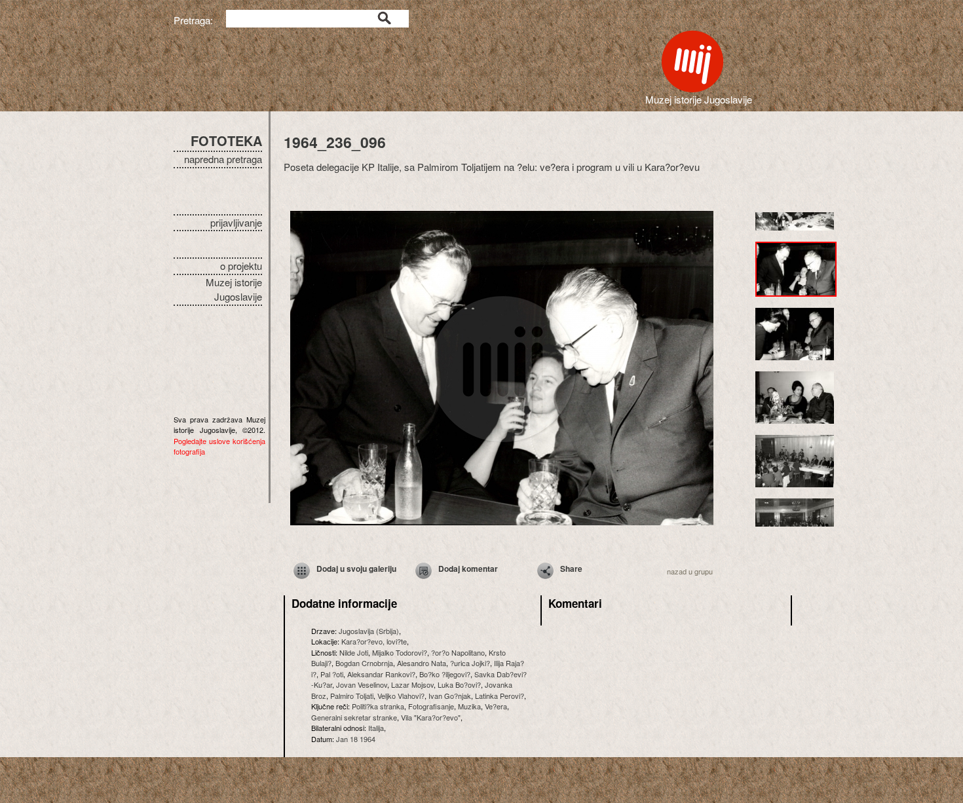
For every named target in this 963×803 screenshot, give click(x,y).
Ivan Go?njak (449, 695)
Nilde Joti (353, 652)
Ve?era (496, 706)
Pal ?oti (331, 674)
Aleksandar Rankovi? (381, 674)
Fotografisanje (431, 706)
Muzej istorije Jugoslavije (234, 289)
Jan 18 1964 (355, 739)
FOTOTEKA (226, 140)
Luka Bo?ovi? (459, 684)
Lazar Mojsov (412, 684)
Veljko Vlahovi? (401, 695)
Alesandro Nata (421, 663)
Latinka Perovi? (499, 695)
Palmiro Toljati (351, 695)
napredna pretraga (223, 159)
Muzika (469, 706)
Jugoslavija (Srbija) (369, 631)
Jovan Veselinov (361, 684)
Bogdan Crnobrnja (364, 663)
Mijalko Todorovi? (399, 652)
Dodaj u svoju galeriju (356, 568)
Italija (376, 727)
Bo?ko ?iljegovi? (444, 674)
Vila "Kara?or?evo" (431, 717)
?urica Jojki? (470, 663)
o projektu (241, 265)
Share (571, 568)
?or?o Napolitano (458, 652)
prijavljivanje (236, 222)
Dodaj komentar (468, 568)
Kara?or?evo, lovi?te (374, 641)
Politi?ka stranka (378, 706)
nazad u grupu (690, 571)
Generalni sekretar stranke (354, 717)
